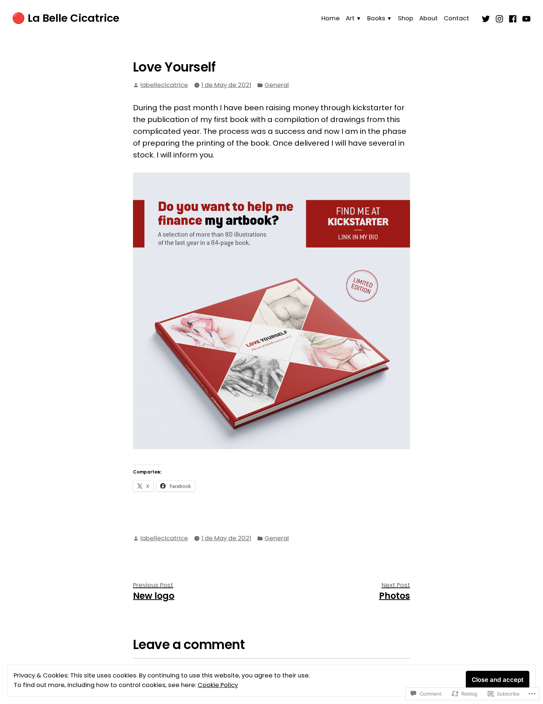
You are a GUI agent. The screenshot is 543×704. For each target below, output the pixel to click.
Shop (405, 18)
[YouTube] (525, 18)
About (428, 18)
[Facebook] (513, 18)
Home (330, 18)
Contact (456, 18)
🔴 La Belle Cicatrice (65, 18)
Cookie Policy (218, 685)
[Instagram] (499, 18)
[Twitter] (486, 18)
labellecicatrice (164, 85)
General (276, 85)
